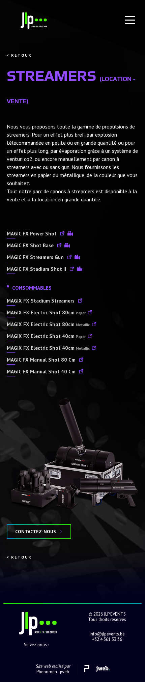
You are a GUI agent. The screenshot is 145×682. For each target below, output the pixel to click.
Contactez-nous (35, 532)
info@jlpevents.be (107, 634)
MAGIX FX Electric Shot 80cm (46, 312)
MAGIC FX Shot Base (31, 245)
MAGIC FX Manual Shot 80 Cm (42, 360)
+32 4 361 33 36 (107, 639)
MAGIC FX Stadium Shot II (37, 269)
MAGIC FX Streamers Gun (36, 257)
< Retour (19, 55)
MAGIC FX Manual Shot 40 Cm (42, 371)
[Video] (70, 234)
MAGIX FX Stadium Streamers (41, 300)
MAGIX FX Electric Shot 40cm (46, 336)
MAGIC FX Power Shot (32, 233)
